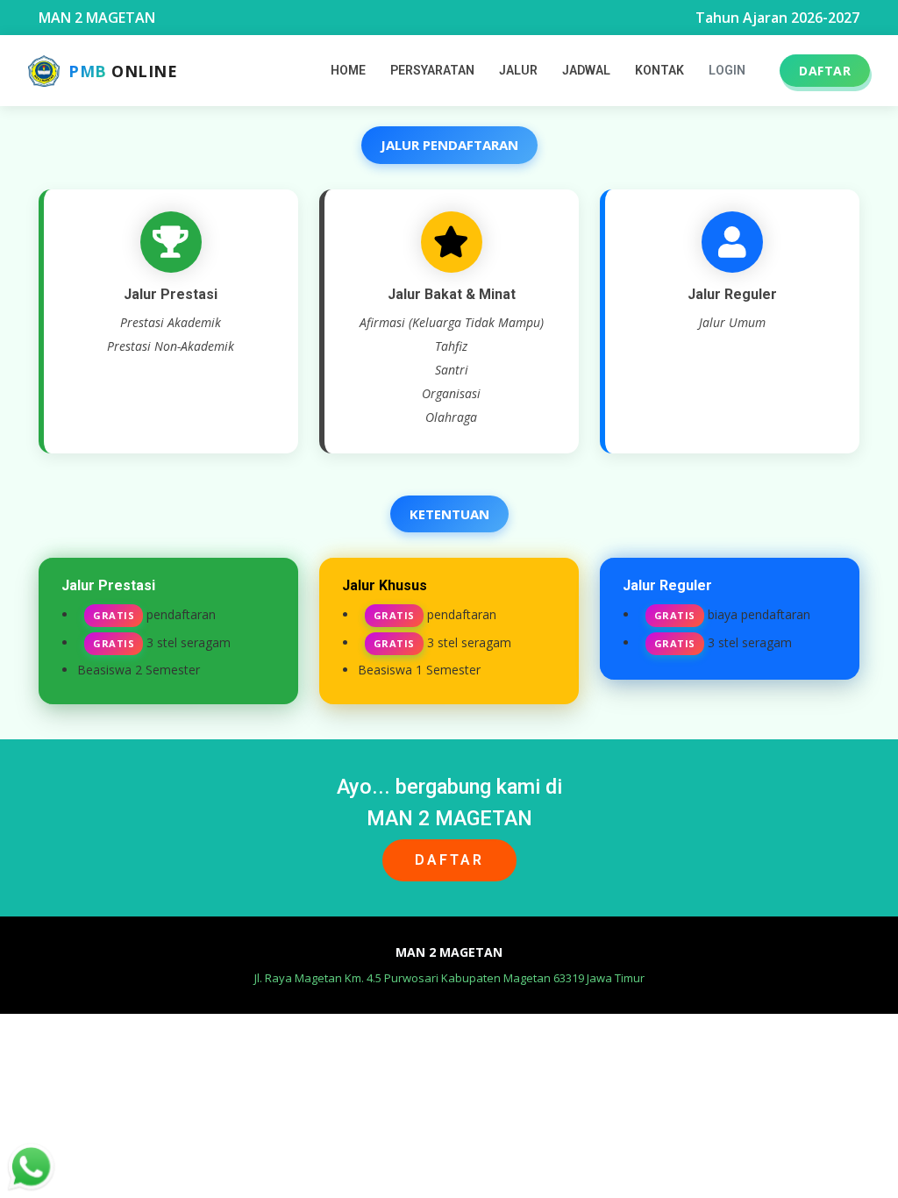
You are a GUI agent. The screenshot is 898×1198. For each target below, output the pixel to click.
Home (348, 70)
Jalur (518, 70)
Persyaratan (432, 70)
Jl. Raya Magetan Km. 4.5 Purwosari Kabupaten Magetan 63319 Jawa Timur (449, 978)
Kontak (659, 70)
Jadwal (586, 70)
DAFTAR (825, 70)
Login (727, 70)
